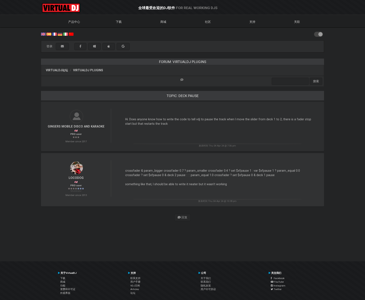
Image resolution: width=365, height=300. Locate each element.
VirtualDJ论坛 (57, 70)
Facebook (278, 278)
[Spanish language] (48, 34)
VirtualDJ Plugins (88, 70)
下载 (119, 21)
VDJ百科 (135, 285)
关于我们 (206, 278)
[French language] (54, 34)
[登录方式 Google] (123, 46)
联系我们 (206, 281)
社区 (208, 21)
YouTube (278, 281)
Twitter (277, 289)
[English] (43, 34)
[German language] (60, 34)
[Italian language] (65, 34)
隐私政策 (206, 285)
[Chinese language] (71, 34)
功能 (62, 285)
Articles (134, 289)
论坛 (132, 293)
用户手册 (135, 281)
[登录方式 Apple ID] (108, 46)
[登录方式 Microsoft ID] (94, 46)
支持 (252, 21)
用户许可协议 (208, 289)
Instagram (279, 285)
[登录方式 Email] (62, 46)
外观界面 (65, 293)
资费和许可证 (67, 289)
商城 (163, 21)
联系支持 (135, 278)
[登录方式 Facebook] (80, 46)
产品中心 (74, 21)
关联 (297, 21)
